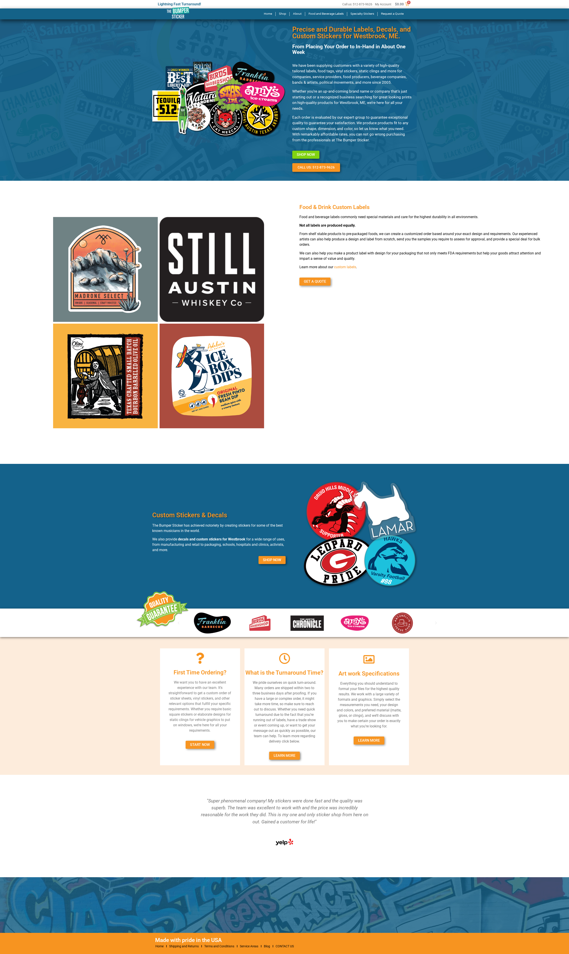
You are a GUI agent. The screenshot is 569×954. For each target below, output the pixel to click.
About (297, 14)
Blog (267, 946)
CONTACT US (285, 946)
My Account (383, 4)
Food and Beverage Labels (326, 14)
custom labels (345, 267)
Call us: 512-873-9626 (357, 4)
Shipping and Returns (184, 946)
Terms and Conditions (219, 946)
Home (268, 14)
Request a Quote (392, 14)
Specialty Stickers (362, 14)
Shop (282, 14)
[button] (436, 623)
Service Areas (249, 946)
